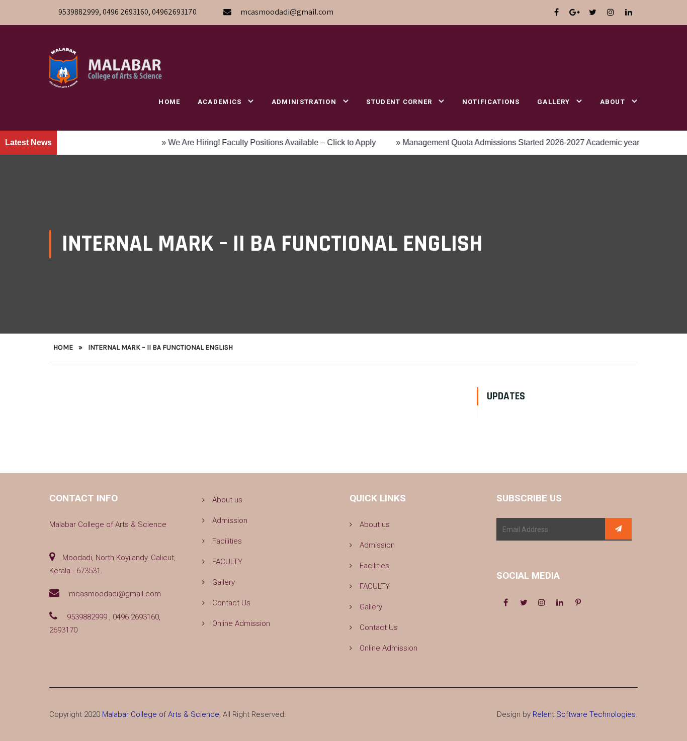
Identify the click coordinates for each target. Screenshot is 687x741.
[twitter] (592, 12)
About (613, 101)
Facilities (227, 541)
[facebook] (556, 12)
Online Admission (241, 623)
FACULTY (227, 561)
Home (169, 101)
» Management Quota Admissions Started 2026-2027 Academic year (505, 142)
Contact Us (231, 602)
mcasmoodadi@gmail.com (286, 12)
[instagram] (610, 12)
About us (227, 499)
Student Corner (399, 101)
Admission (229, 520)
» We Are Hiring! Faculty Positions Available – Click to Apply (256, 142)
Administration (304, 101)
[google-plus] (574, 12)
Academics (220, 101)
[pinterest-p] (577, 602)
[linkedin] (628, 12)
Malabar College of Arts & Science (160, 714)
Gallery (553, 101)
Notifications (491, 101)
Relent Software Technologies (584, 714)
